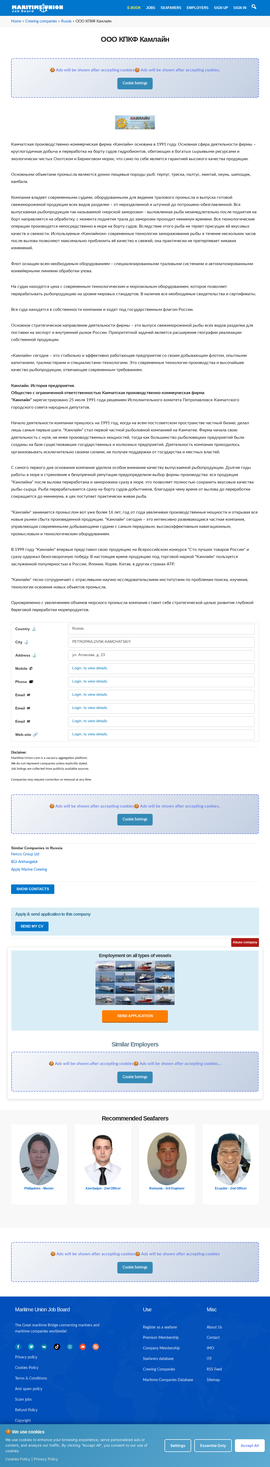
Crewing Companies (159, 1369)
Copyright (23, 1421)
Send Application (135, 1016)
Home (16, 21)
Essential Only (213, 1445)
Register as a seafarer (160, 1327)
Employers (198, 8)
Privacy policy (26, 1357)
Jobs (150, 8)
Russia (66, 21)
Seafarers (171, 8)
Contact (213, 1338)
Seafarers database (158, 1359)
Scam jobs (23, 1399)
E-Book (134, 8)
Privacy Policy (46, 1459)
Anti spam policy (28, 1389)
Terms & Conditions (31, 1378)
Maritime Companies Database (168, 1380)
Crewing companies (41, 21)
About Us (214, 1327)
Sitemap (213, 1380)
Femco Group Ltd (25, 854)
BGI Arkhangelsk (24, 862)
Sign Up (221, 8)
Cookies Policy (17, 1459)
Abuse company (245, 942)
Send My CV (32, 926)
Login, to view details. (90, 668)
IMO (210, 1348)
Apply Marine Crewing (29, 869)
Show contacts (32, 889)
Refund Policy (26, 1410)
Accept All (250, 1445)
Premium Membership (161, 1338)
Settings (177, 1445)
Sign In (239, 8)
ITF (209, 1359)
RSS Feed (214, 1369)
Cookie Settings (135, 83)
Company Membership (161, 1348)
